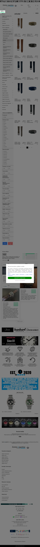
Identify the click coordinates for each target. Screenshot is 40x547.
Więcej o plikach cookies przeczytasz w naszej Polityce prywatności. (20, 275)
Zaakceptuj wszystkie (19, 278)
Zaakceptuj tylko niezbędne (20, 280)
